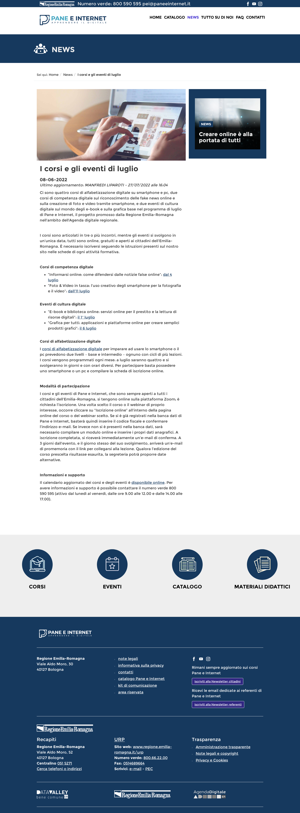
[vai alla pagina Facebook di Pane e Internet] (248, 3)
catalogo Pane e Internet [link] (141, 679)
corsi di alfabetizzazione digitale (72, 349)
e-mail (135, 769)
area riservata (130, 692)
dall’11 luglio (79, 291)
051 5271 (64, 763)
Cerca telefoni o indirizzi (59, 769)
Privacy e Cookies (212, 760)
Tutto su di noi (217, 17)
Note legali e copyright (217, 753)
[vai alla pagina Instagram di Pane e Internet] (260, 3)
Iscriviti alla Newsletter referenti (218, 704)
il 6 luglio (88, 328)
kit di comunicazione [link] (137, 685)
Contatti (255, 17)
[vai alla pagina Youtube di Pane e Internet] (254, 3)
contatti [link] (125, 672)
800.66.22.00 (155, 758)
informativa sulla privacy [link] (141, 665)
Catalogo (174, 17)
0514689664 (133, 763)
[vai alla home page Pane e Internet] (72, 19)
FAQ (240, 17)
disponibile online (147, 482)
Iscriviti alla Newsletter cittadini (217, 681)
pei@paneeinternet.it (166, 3)
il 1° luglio (86, 317)
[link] (227, 137)
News (193, 17)
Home (156, 17)
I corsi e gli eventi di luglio (99, 75)
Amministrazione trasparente (223, 747)
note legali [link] (128, 658)
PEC (149, 769)
